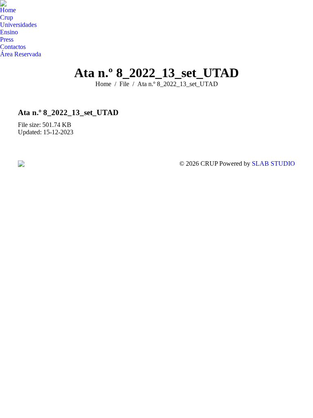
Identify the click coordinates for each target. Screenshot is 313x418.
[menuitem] (8, 10)
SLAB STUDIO (273, 163)
